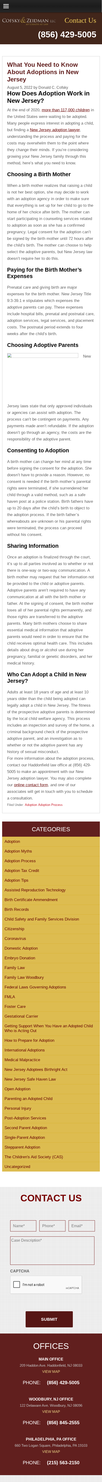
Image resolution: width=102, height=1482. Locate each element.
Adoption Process (50, 805)
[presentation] (46, 1285)
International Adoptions (25, 1050)
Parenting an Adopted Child (28, 1098)
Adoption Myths (18, 851)
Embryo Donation (20, 958)
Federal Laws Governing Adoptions (35, 987)
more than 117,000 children (66, 110)
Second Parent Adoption (26, 1128)
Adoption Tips (16, 880)
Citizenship (14, 929)
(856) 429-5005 (67, 34)
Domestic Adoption (21, 948)
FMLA (10, 997)
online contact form (31, 785)
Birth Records (17, 909)
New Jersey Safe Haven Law (30, 1079)
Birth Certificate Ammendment (31, 900)
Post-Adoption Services (25, 1118)
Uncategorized (17, 1166)
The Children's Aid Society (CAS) (34, 1157)
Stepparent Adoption (22, 1147)
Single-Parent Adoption (25, 1137)
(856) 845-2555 (63, 1422)
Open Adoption (17, 1089)
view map (51, 1372)
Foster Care (15, 1006)
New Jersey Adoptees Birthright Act (36, 1069)
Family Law (15, 968)
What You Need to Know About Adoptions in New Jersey (43, 72)
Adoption (31, 805)
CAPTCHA (19, 1271)
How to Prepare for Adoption (29, 1040)
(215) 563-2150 (63, 1462)
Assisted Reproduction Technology (35, 890)
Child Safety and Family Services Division (42, 919)
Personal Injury (18, 1108)
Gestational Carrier (21, 1016)
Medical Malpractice (22, 1060)
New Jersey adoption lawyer (55, 130)
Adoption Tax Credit (22, 870)
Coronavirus (15, 938)
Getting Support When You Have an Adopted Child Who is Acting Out (49, 1028)
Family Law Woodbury (24, 977)
